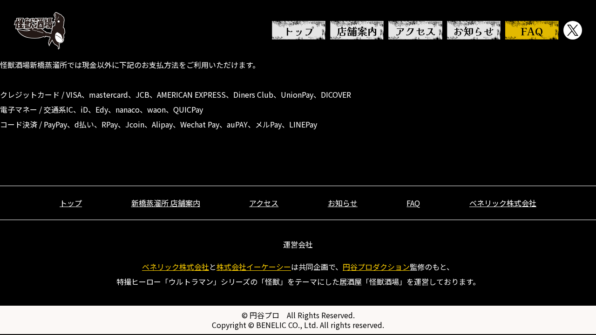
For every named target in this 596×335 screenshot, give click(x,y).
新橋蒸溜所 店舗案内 (165, 202)
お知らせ (473, 30)
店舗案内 (357, 30)
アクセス (415, 30)
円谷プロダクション (376, 266)
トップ (299, 30)
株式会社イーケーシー (254, 266)
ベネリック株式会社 (502, 202)
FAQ (532, 30)
